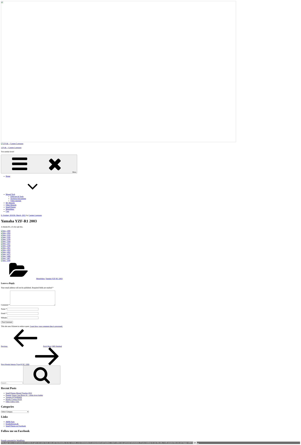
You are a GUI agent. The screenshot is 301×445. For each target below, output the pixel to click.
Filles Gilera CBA (12, 402)
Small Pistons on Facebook (16, 426)
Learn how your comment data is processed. (46, 326)
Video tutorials (15, 201)
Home (8, 176)
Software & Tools (17, 196)
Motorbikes (10, 209)
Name (4, 309)
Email (4, 313)
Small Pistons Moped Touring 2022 (19, 393)
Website (4, 318)
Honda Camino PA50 (14, 400)
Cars (7, 211)
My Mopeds (10, 203)
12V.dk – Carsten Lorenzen (11, 148)
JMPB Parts (10, 422)
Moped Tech (10, 194)
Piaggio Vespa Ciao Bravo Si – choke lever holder (24, 395)
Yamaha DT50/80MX (14, 397)
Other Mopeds (11, 205)
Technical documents (18, 199)
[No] (198, 443)
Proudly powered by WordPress (13, 440)
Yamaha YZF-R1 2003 (54, 279)
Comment (5, 305)
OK (195, 443)
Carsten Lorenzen (35, 215)
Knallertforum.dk (12, 424)
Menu (74, 172)
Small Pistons (11, 207)
